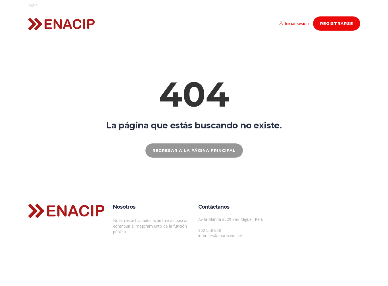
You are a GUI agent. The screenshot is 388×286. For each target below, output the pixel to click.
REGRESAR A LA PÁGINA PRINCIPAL (194, 150)
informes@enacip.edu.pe (220, 235)
